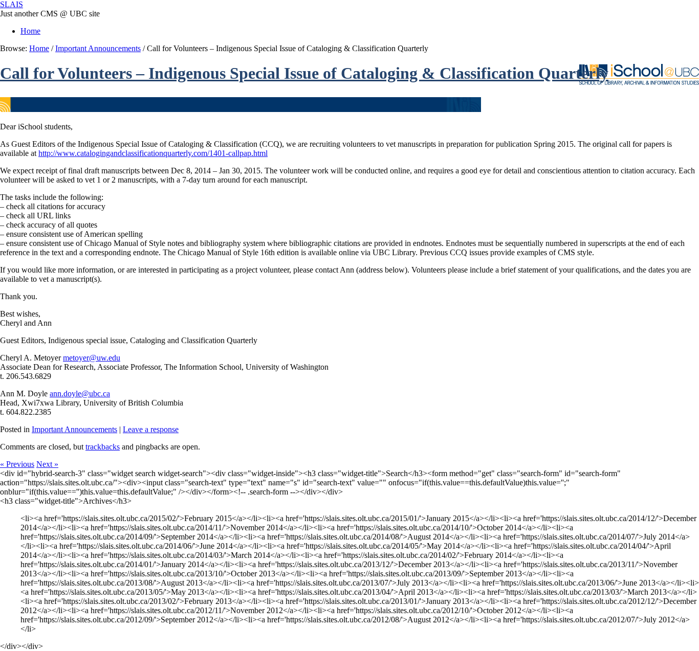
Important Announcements (98, 48)
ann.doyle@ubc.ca (80, 393)
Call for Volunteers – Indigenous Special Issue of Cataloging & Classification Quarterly (304, 73)
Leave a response (151, 429)
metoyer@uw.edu (91, 357)
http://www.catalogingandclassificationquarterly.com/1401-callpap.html (153, 153)
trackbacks (102, 446)
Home (30, 31)
